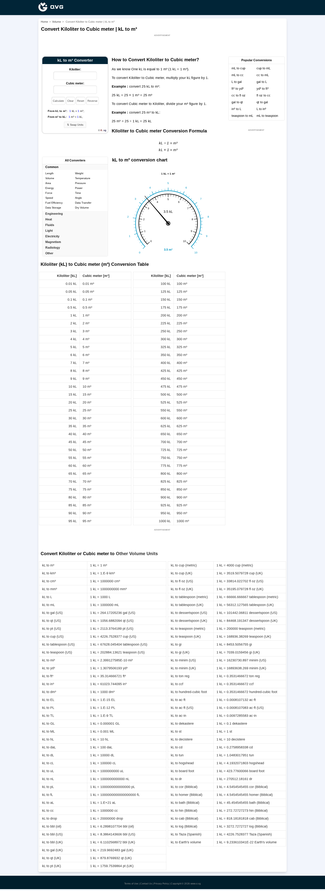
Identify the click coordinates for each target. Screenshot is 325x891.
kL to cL (48, 763)
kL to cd (176, 747)
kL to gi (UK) (180, 652)
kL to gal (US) (52, 613)
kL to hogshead (182, 763)
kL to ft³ (47, 676)
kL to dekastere (182, 723)
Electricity (52, 236)
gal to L (262, 82)
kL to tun (177, 755)
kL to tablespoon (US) (58, 644)
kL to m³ (48, 565)
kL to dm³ (49, 692)
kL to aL (48, 803)
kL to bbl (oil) (51, 826)
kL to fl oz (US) (182, 581)
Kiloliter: (75, 69)
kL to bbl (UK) (52, 842)
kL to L (47, 597)
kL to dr (176, 779)
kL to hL (48, 739)
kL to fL (47, 795)
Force (48, 192)
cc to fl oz (238, 95)
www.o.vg (196, 883)
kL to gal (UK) (52, 850)
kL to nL (48, 779)
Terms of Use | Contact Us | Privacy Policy (146, 883)
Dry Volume (82, 207)
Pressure (80, 183)
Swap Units (75, 124)
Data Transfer (83, 202)
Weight (79, 173)
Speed (49, 197)
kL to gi (176, 644)
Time (78, 192)
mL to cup (238, 68)
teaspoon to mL (242, 116)
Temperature (82, 178)
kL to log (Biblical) (184, 826)
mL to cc (238, 75)
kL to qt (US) (51, 621)
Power (79, 188)
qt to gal (262, 102)
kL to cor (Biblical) (184, 787)
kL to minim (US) (183, 660)
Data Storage (53, 207)
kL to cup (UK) (181, 573)
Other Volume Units (137, 553)
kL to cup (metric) (184, 565)
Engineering (54, 213)
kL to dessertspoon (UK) (189, 621)
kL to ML (48, 731)
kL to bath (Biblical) (185, 803)
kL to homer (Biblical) (186, 795)
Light (49, 230)
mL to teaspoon (267, 116)
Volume (49, 178)
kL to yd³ (48, 668)
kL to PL (48, 708)
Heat (48, 219)
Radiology (52, 247)
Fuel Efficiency (54, 202)
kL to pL (48, 787)
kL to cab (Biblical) (184, 818)
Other (49, 253)
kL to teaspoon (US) (57, 652)
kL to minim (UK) (183, 668)
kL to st (176, 731)
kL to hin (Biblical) (184, 810)
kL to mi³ (48, 660)
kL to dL (48, 755)
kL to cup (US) (53, 636)
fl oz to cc (263, 95)
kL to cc (48, 810)
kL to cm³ (49, 581)
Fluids (49, 225)
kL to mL (48, 605)
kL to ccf (177, 684)
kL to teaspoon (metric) (188, 628)
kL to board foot (182, 771)
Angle (78, 197)
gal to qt (237, 102)
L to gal (237, 82)
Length (49, 173)
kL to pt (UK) (51, 866)
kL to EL (48, 700)
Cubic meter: (75, 83)
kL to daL (49, 747)
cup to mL (263, 68)
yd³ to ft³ (263, 88)
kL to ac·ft (178, 700)
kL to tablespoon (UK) (187, 605)
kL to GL (48, 723)
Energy (49, 188)
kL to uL (48, 771)
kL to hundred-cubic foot (189, 692)
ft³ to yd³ (238, 88)
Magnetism (53, 242)
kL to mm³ (49, 589)
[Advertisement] (162, 45)
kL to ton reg (180, 676)
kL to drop (49, 818)
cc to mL (263, 75)
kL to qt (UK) (51, 858)
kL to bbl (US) (52, 834)
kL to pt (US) (51, 628)
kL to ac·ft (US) (182, 708)
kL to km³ (49, 573)
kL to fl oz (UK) (182, 589)
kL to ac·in (178, 716)
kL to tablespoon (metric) (189, 597)
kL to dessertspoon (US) (189, 613)
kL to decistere (182, 739)
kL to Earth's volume (186, 842)
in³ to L (236, 109)
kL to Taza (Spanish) (186, 834)
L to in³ (261, 109)
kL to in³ (48, 684)
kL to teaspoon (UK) (186, 636)
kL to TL (48, 716)
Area (48, 183)
